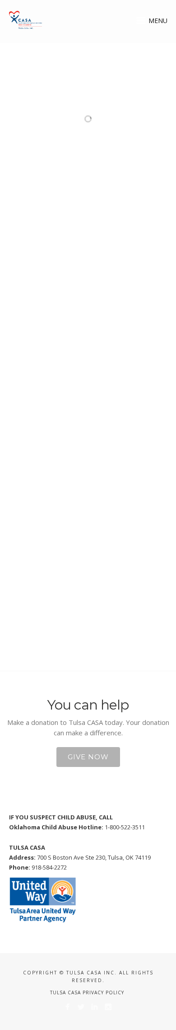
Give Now (88, 757)
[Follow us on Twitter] (81, 1006)
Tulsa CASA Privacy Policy (87, 992)
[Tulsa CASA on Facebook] (67, 1006)
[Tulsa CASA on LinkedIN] (94, 1006)
